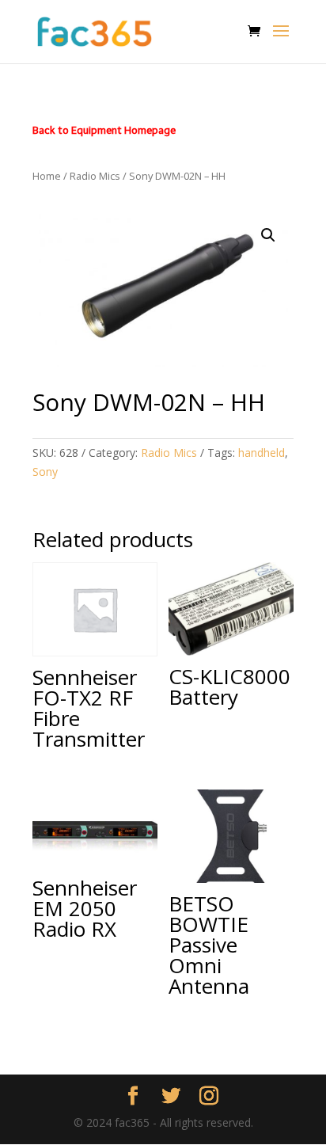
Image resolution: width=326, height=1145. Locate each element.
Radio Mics (95, 176)
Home (46, 176)
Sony (45, 471)
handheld (261, 452)
